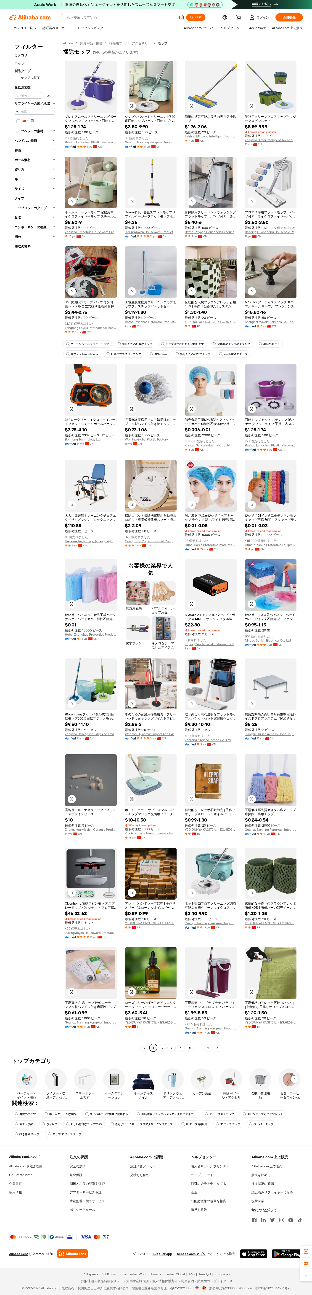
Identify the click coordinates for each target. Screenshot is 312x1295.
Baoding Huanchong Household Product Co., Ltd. (271, 232)
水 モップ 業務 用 (196, 1124)
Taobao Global (175, 1274)
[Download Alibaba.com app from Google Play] (287, 1253)
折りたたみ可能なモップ (137, 344)
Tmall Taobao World (133, 1274)
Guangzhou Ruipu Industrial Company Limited (151, 541)
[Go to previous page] (144, 1048)
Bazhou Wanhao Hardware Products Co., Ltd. (151, 322)
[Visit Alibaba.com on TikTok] (300, 1220)
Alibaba (68, 43)
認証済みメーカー (143, 1166)
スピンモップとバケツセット (265, 1114)
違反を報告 (199, 1210)
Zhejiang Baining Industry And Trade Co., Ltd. (91, 734)
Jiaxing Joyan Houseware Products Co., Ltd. (151, 232)
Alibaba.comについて (25, 1156)
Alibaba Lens (18, 1254)
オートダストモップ (221, 1114)
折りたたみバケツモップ (195, 354)
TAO (192, 1274)
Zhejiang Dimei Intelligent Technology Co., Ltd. (271, 140)
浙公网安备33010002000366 (230, 1288)
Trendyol (204, 1274)
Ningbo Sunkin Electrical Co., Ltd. (268, 640)
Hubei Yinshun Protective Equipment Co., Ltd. (271, 545)
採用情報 (15, 1192)
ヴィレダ (51, 1124)
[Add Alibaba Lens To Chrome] (72, 1253)
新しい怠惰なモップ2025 (86, 1124)
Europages (222, 1274)
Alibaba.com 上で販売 (266, 1166)
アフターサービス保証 (86, 1192)
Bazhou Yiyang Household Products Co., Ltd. (211, 232)
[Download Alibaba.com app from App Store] (253, 1253)
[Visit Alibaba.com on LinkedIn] (263, 1220)
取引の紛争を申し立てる (208, 1183)
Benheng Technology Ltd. (83, 439)
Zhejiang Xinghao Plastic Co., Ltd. (208, 740)
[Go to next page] (217, 1048)
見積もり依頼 (139, 1175)
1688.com (109, 1274)
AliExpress (91, 1274)
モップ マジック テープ (67, 1134)
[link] (306, 1251)
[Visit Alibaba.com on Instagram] (281, 1220)
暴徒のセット (271, 344)
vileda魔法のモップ (236, 354)
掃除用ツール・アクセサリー (130, 43)
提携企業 (257, 1201)
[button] (181, 17)
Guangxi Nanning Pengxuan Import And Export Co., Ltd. (151, 142)
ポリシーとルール (82, 1210)
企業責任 (15, 1183)
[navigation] (35, 546)
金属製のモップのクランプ (233, 344)
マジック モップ (230, 1124)
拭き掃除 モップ (29, 1134)
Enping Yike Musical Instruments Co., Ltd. (211, 644)
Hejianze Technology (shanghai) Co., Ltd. (91, 541)
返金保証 (76, 1175)
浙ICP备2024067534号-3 (273, 1288)
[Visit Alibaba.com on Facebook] (254, 1220)
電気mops (160, 354)
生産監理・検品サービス (87, 1201)
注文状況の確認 (262, 1183)
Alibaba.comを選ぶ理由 (25, 1166)
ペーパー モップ (263, 1124)
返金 (194, 1192)
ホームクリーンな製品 (63, 1114)
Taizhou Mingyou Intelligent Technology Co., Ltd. (211, 136)
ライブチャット (202, 1175)
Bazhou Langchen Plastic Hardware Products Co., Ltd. (91, 142)
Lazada (156, 1274)
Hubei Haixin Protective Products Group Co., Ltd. (211, 545)
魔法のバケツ (27, 1114)
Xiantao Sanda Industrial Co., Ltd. (208, 445)
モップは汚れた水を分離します (185, 344)
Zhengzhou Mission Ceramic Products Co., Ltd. (91, 829)
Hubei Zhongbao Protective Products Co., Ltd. (91, 634)
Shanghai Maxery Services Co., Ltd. (269, 322)
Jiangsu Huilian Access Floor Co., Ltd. (271, 734)
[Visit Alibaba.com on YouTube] (290, 1220)
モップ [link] (162, 43)
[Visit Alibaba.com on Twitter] (272, 1220)
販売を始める (261, 1175)
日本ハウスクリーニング (126, 354)
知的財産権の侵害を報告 (208, 1201)
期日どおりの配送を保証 (87, 1183)
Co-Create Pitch (20, 1175)
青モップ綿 (26, 1124)
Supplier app (162, 1254)
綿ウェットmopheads (84, 354)
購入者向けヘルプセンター (210, 1166)
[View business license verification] (197, 1288)
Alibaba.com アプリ (191, 1254)
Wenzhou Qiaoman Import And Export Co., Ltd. (151, 734)
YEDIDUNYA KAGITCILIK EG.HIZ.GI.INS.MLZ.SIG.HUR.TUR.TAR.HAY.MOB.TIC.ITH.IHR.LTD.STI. (211, 322)
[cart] (239, 18)
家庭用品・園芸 (91, 43)
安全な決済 (78, 1166)
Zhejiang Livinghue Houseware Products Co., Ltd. (91, 232)
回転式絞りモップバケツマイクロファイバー (168, 1114)
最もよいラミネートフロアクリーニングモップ (144, 1124)
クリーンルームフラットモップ (90, 344)
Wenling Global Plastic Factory (146, 439)
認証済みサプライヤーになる (272, 1192)
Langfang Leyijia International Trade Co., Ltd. (91, 328)
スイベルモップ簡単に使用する (109, 1114)
